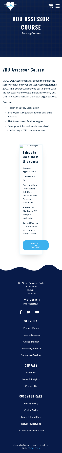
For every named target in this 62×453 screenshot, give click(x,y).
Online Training (31, 341)
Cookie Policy (31, 410)
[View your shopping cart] (51, 5)
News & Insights (31, 379)
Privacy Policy (31, 403)
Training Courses (31, 334)
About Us (31, 372)
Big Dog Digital (34, 448)
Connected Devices (31, 355)
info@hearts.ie (31, 303)
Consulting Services (31, 348)
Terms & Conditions (31, 417)
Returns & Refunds (31, 423)
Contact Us (31, 386)
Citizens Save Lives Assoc (31, 430)
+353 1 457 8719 (31, 300)
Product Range (31, 328)
